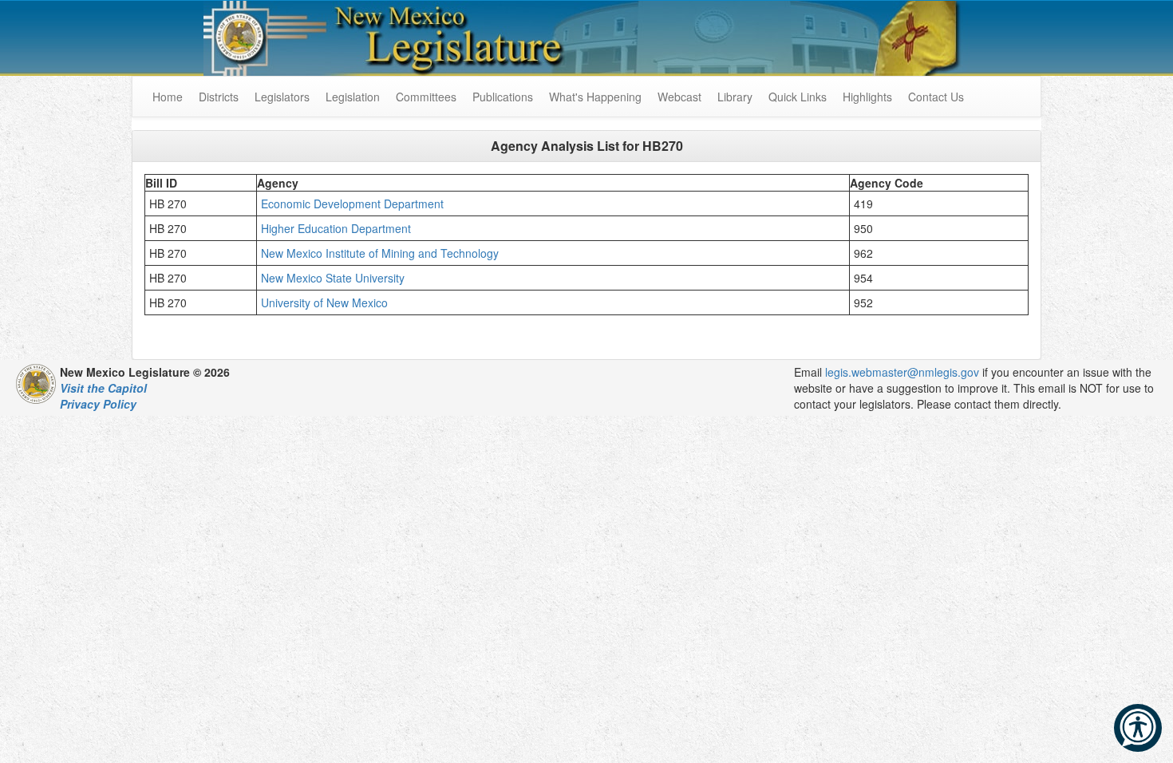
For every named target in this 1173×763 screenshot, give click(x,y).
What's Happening (595, 97)
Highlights (867, 97)
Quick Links (797, 97)
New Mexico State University (333, 278)
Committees (426, 97)
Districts (219, 97)
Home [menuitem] (167, 97)
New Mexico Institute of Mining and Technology (380, 253)
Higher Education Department (336, 228)
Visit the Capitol (103, 388)
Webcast (679, 97)
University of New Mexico (324, 302)
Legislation (353, 97)
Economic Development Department (354, 204)
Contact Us (936, 97)
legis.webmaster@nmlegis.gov (902, 372)
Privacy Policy (98, 404)
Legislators (282, 97)
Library (734, 97)
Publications (502, 97)
